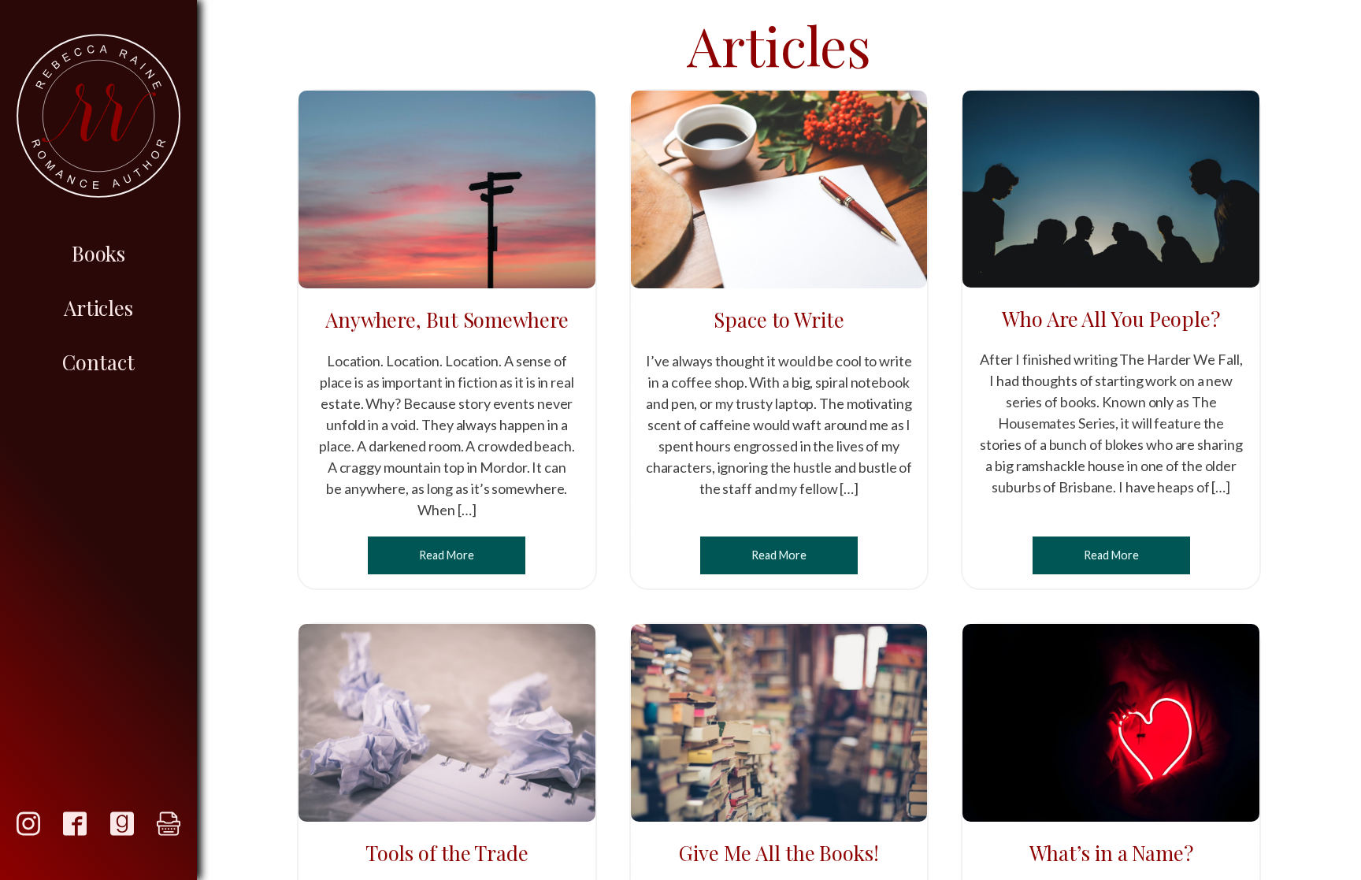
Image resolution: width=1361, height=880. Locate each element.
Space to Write (779, 319)
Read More (446, 555)
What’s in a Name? (1111, 852)
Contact (98, 361)
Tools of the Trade (446, 852)
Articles (98, 307)
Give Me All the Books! (779, 852)
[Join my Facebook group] (75, 823)
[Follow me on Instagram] (28, 823)
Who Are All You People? (1111, 318)
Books (99, 252)
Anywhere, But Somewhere (447, 319)
